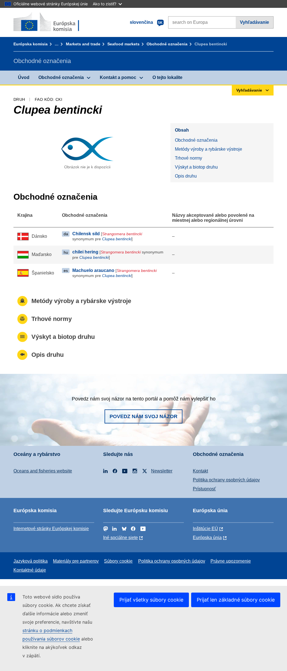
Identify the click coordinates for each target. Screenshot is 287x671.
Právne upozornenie (230, 561)
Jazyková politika (30, 561)
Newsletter (161, 471)
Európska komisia (30, 44)
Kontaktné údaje (29, 570)
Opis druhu (186, 176)
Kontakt (200, 471)
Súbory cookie (118, 561)
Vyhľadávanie (254, 22)
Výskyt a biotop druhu (196, 167)
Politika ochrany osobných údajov (226, 479)
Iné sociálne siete (120, 537)
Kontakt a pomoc (118, 77)
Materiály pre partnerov (76, 561)
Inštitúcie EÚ (205, 528)
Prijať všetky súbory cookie (151, 600)
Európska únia (207, 537)
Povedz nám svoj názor (143, 416)
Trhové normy (188, 158)
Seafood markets (123, 44)
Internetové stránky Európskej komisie (51, 528)
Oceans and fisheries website (42, 471)
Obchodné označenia (167, 44)
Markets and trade (83, 44)
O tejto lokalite (167, 77)
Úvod (23, 77)
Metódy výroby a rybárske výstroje (208, 149)
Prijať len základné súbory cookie (236, 600)
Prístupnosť (204, 488)
